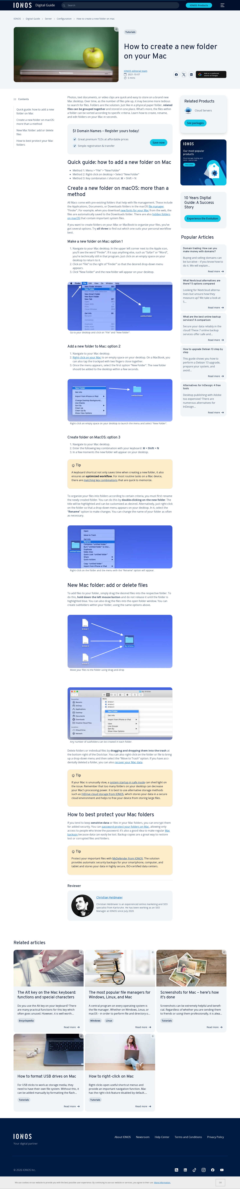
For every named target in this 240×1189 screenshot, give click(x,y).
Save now (159, 142)
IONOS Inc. (29, 1170)
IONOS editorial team (135, 70)
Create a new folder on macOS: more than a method (35, 122)
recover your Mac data (128, 762)
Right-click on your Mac (87, 357)
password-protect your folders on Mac (125, 826)
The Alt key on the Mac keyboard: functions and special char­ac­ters (46, 995)
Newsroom (143, 1137)
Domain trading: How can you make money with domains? (200, 250)
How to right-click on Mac (111, 1077)
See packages (195, 123)
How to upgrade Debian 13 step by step (203, 351)
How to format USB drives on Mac (46, 1077)
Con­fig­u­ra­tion (64, 18)
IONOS (17, 18)
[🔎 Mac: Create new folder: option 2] (120, 400)
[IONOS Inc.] (39, 1136)
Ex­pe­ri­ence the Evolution (202, 218)
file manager (156, 206)
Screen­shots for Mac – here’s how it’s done (189, 995)
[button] (203, 162)
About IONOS (123, 1137)
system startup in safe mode (127, 782)
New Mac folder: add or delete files (34, 132)
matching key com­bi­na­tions (101, 480)
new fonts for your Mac (134, 210)
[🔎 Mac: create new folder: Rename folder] (120, 547)
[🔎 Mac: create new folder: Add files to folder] (120, 641)
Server (48, 18)
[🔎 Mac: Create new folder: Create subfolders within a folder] (120, 713)
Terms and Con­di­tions (188, 1137)
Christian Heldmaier (109, 897)
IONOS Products (199, 5)
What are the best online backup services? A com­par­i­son (202, 318)
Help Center (162, 1137)
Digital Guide (33, 18)
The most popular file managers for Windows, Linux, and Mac (119, 995)
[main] (120, 510)
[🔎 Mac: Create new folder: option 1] (120, 306)
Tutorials (130, 32)
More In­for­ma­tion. (162, 1182)
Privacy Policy (215, 1137)
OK (220, 1182)
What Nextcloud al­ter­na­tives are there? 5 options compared (201, 282)
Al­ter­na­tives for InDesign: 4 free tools (202, 387)
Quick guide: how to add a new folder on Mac (35, 111)
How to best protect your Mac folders (34, 142)
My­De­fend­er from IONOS (127, 858)
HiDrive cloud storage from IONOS (102, 794)
